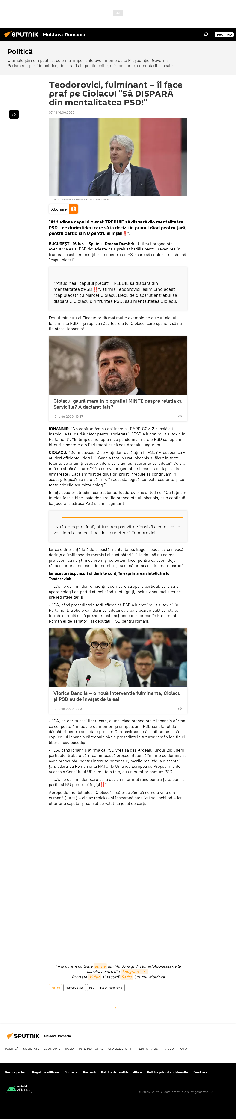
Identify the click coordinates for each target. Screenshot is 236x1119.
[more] (180, 416)
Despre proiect (16, 1072)
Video (94, 977)
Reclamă (89, 1072)
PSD (91, 987)
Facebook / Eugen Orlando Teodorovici (85, 199)
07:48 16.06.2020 (62, 112)
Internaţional (91, 1048)
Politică (55, 987)
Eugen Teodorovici (111, 987)
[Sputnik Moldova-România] (22, 38)
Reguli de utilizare (45, 1072)
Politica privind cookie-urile (167, 1072)
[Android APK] (19, 1089)
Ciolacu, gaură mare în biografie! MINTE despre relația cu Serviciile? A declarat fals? (118, 404)
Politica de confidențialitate (121, 1072)
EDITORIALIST (149, 1048)
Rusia (69, 1048)
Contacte (71, 1072)
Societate (31, 1048)
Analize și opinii (121, 1048)
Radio (126, 977)
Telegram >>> (134, 971)
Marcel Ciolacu (74, 987)
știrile (100, 966)
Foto (183, 1048)
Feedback (200, 1072)
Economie (52, 1048)
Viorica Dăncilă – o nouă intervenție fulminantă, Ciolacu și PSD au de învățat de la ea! (116, 696)
